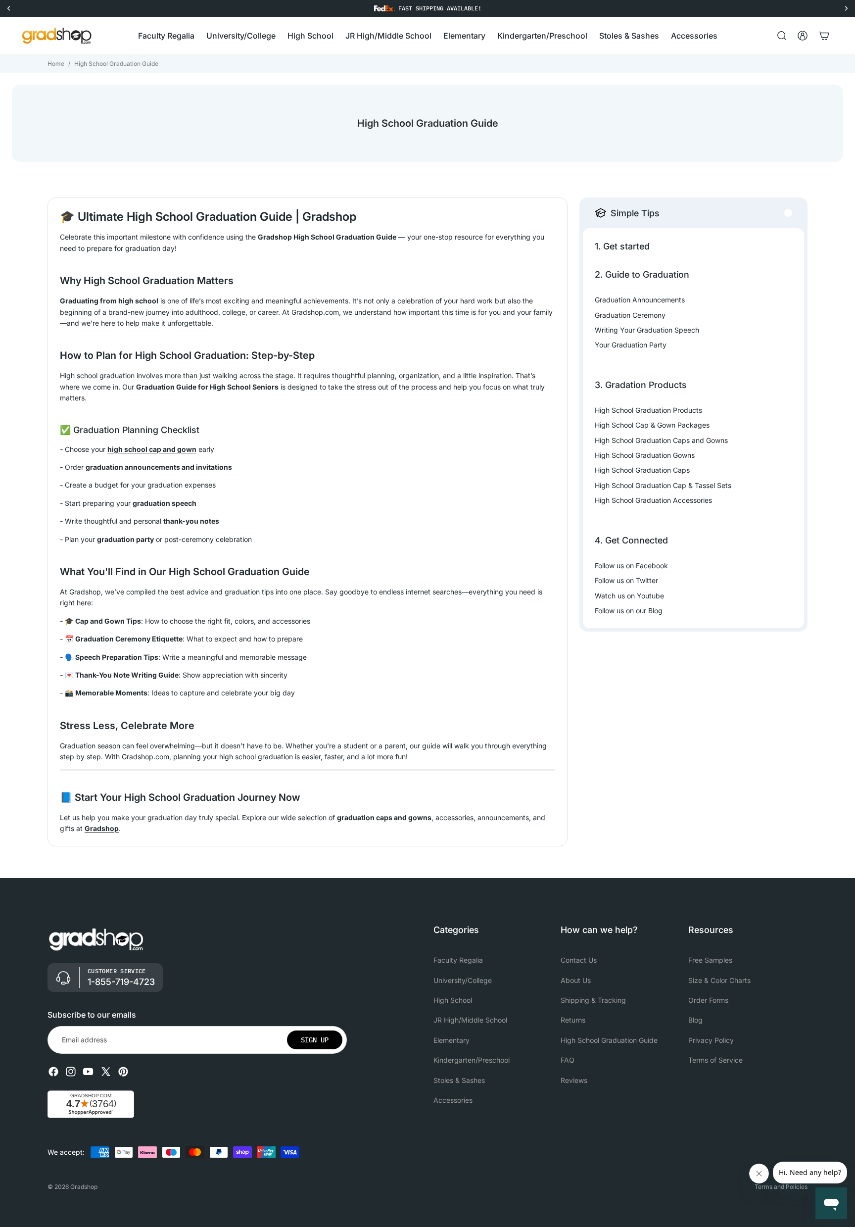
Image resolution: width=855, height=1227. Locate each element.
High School (452, 1000)
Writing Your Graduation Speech (647, 330)
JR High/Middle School (470, 1020)
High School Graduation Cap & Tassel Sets (663, 485)
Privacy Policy (711, 1040)
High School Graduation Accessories (653, 500)
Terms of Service (715, 1060)
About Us (576, 980)
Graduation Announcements (640, 299)
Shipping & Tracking (593, 1000)
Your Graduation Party (630, 345)
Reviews (574, 1080)
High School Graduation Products (648, 410)
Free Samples (710, 960)
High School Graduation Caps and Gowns (661, 440)
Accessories (453, 1100)
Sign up (315, 1039)
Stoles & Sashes (459, 1080)
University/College (462, 980)
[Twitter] (106, 1072)
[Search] (782, 36)
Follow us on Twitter (626, 580)
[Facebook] (53, 1072)
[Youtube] (88, 1072)
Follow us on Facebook (631, 565)
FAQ (567, 1060)
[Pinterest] (123, 1072)
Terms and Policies (781, 1186)
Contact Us (579, 960)
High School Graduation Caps (642, 470)
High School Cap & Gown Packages (652, 425)
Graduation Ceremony (630, 315)
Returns (573, 1020)
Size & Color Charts (719, 980)
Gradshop (83, 1186)
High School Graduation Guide (609, 1040)
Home (56, 63)
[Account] (802, 36)
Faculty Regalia (458, 960)
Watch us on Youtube (629, 595)
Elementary (451, 1040)
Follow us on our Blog (629, 610)
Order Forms (708, 1000)
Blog (695, 1020)
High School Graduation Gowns (645, 455)
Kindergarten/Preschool (471, 1060)
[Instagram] (71, 1072)
